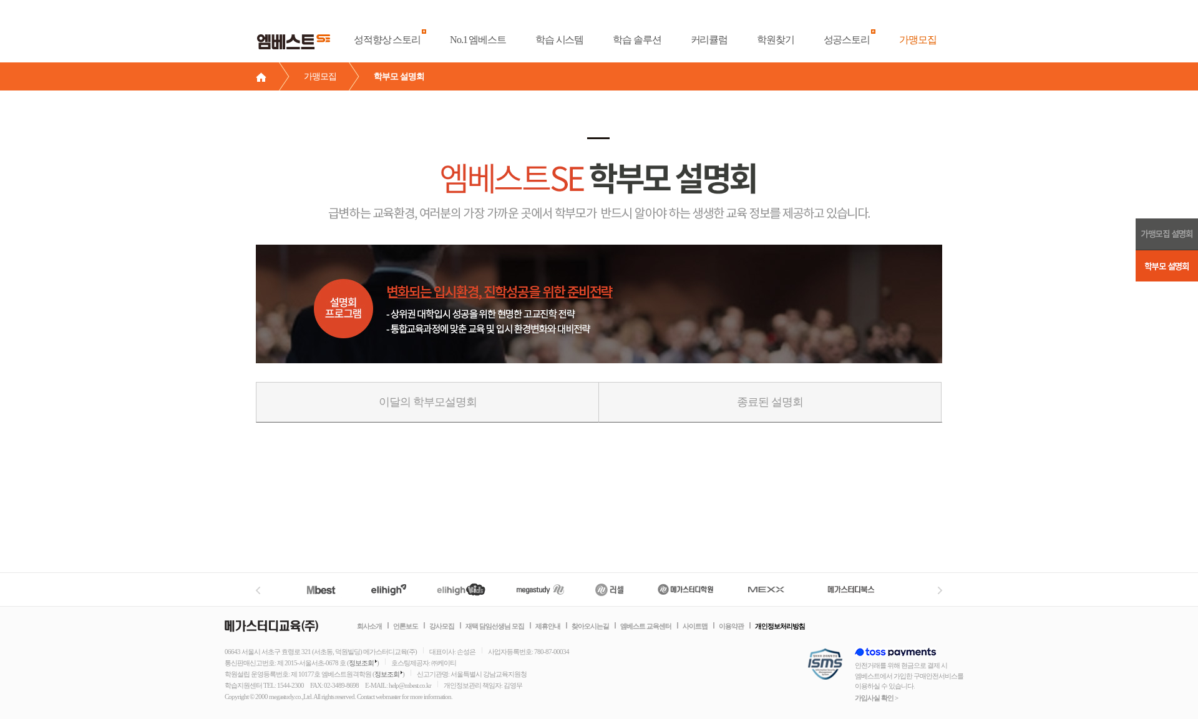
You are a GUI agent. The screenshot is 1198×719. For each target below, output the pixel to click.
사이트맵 (695, 626)
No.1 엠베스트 (478, 39)
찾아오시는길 (590, 626)
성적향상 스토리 (387, 39)
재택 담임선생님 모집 (494, 626)
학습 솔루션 (637, 39)
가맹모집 (918, 39)
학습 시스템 (559, 39)
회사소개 (369, 626)
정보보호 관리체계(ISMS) (825, 665)
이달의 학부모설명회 (428, 402)
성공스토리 (847, 39)
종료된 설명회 (770, 402)
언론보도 (405, 626)
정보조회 (361, 663)
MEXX (774, 589)
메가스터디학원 (685, 589)
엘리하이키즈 (463, 589)
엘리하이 (388, 589)
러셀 (609, 589)
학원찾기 (775, 39)
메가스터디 (540, 589)
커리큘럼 (709, 39)
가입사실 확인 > (876, 698)
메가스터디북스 (853, 589)
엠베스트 (328, 589)
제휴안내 (547, 626)
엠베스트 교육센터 (645, 626)
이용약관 (731, 626)
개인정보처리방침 (780, 626)
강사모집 (441, 626)
